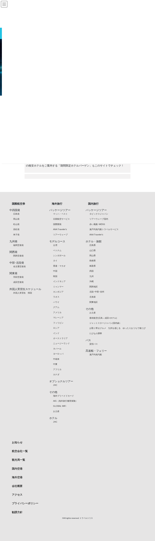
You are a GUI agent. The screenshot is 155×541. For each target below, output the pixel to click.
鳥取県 (92, 266)
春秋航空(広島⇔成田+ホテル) (103, 318)
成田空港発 (18, 282)
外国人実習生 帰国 (22, 293)
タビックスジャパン (98, 214)
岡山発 (16, 219)
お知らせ (17, 442)
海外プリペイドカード (63, 396)
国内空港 (17, 468)
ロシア (56, 328)
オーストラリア (60, 338)
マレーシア (58, 317)
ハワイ (56, 302)
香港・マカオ (59, 266)
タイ (55, 260)
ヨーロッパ (58, 354)
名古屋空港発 (19, 266)
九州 (91, 276)
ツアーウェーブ (60, 234)
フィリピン (58, 323)
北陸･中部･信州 (96, 292)
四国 (91, 271)
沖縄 (91, 281)
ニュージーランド (61, 343)
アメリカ (57, 312)
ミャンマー (58, 286)
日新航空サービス (61, 219)
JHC (55, 385)
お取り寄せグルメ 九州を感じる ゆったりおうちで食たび (117, 328)
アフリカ (57, 369)
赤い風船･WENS (97, 224)
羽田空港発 (18, 277)
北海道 (92, 297)
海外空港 (17, 477)
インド (56, 333)
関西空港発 (18, 256)
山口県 (92, 250)
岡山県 (92, 255)
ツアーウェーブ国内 (98, 219)
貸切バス (93, 344)
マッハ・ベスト (60, 214)
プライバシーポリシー (25, 503)
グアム (56, 307)
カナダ (56, 374)
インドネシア (59, 281)
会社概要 (17, 485)
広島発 (16, 214)
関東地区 (93, 302)
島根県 (92, 260)
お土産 (56, 411)
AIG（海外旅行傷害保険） (65, 401)
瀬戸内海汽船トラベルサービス (104, 229)
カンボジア (58, 292)
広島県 (92, 245)
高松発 (16, 229)
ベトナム (57, 250)
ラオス (56, 297)
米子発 (16, 234)
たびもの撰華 (95, 333)
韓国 (55, 276)
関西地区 (93, 286)
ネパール (57, 349)
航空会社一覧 (20, 451)
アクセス (17, 494)
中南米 (56, 359)
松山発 (16, 224)
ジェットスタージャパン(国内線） (105, 323)
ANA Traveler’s (60, 229)
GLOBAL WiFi (59, 406)
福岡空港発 (18, 245)
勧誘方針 (17, 512)
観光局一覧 (18, 459)
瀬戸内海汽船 (95, 354)
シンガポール (59, 255)
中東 (55, 364)
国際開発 (57, 224)
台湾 (55, 245)
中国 (55, 271)
